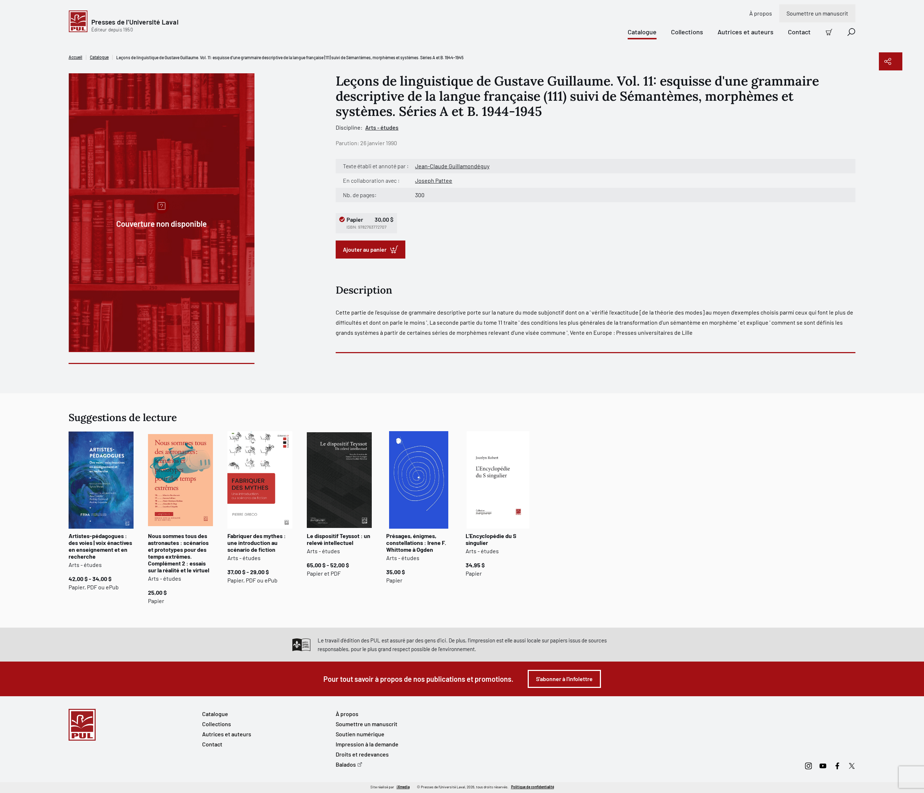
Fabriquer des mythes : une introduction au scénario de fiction (256, 542)
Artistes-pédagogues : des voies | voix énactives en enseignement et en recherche (100, 546)
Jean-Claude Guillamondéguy (452, 165)
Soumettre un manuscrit (817, 13)
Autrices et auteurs (745, 32)
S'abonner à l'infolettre (564, 678)
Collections (687, 32)
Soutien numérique (360, 734)
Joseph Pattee (433, 180)
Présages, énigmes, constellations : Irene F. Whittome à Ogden (416, 542)
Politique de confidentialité (532, 787)
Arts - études (381, 127)
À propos (760, 13)
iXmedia (403, 787)
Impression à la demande (367, 744)
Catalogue (642, 32)
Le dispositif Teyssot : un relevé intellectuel (338, 539)
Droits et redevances (362, 754)
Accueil (75, 57)
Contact (799, 32)
